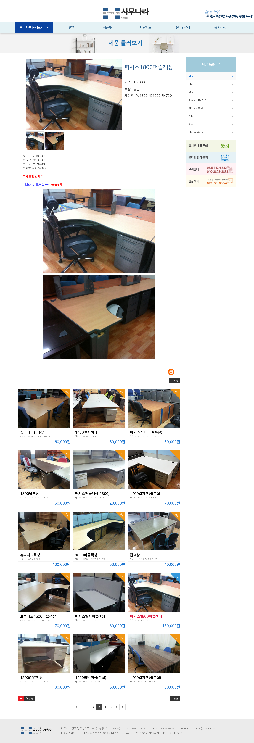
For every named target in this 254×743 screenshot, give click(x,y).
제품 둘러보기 (34, 27)
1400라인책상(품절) (90, 678)
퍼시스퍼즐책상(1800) (92, 494)
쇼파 (191, 116)
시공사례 (108, 27)
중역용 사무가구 (197, 100)
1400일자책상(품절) (145, 678)
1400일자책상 (86, 432)
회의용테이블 (196, 108)
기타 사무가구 (196, 132)
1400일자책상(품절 (145, 494)
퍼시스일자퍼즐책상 (90, 616)
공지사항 (220, 27)
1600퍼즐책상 (86, 555)
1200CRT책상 (31, 678)
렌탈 (71, 27)
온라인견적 (183, 27)
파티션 (192, 124)
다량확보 (145, 27)
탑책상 (135, 555)
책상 (191, 76)
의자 (191, 84)
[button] (174, 380)
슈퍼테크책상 (30, 555)
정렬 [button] (175, 698)
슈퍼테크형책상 (32, 432)
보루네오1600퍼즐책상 (38, 616)
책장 (191, 92)
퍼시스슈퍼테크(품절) (146, 432)
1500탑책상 (29, 494)
